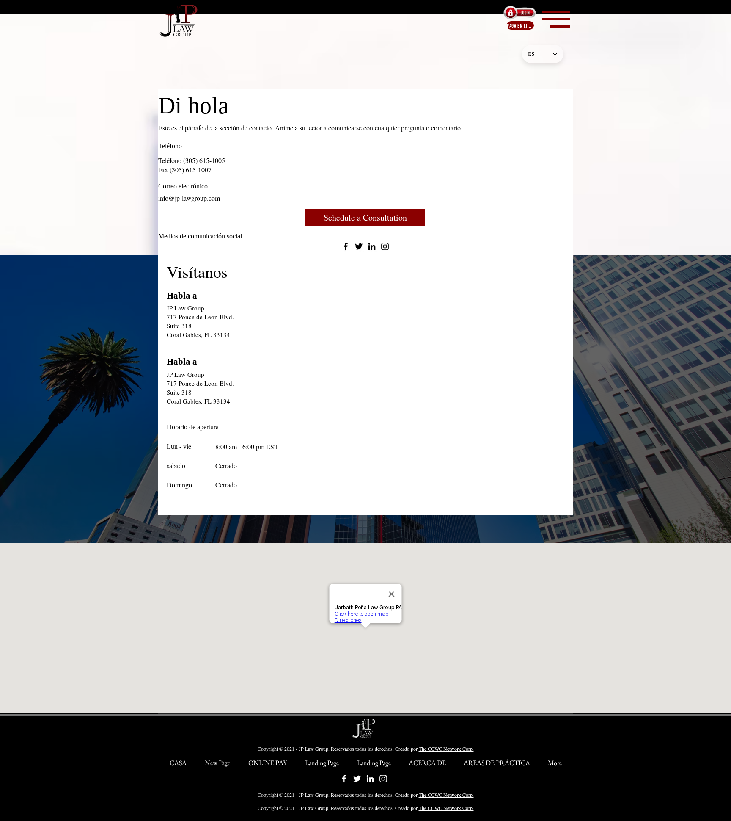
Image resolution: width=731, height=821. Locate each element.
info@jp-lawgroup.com (189, 198)
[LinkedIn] (372, 246)
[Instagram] (385, 246)
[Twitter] (359, 246)
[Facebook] (346, 246)
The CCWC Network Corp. (446, 748)
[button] (556, 19)
